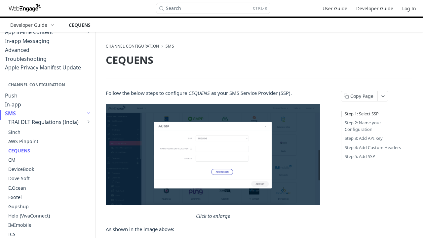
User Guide (335, 8)
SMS (170, 46)
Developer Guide (374, 8)
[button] (213, 154)
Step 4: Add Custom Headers (373, 147)
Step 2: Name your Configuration (363, 126)
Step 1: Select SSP (362, 114)
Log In (409, 8)
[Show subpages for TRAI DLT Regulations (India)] (88, 121)
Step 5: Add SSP (360, 156)
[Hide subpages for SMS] (88, 113)
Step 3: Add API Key (364, 138)
